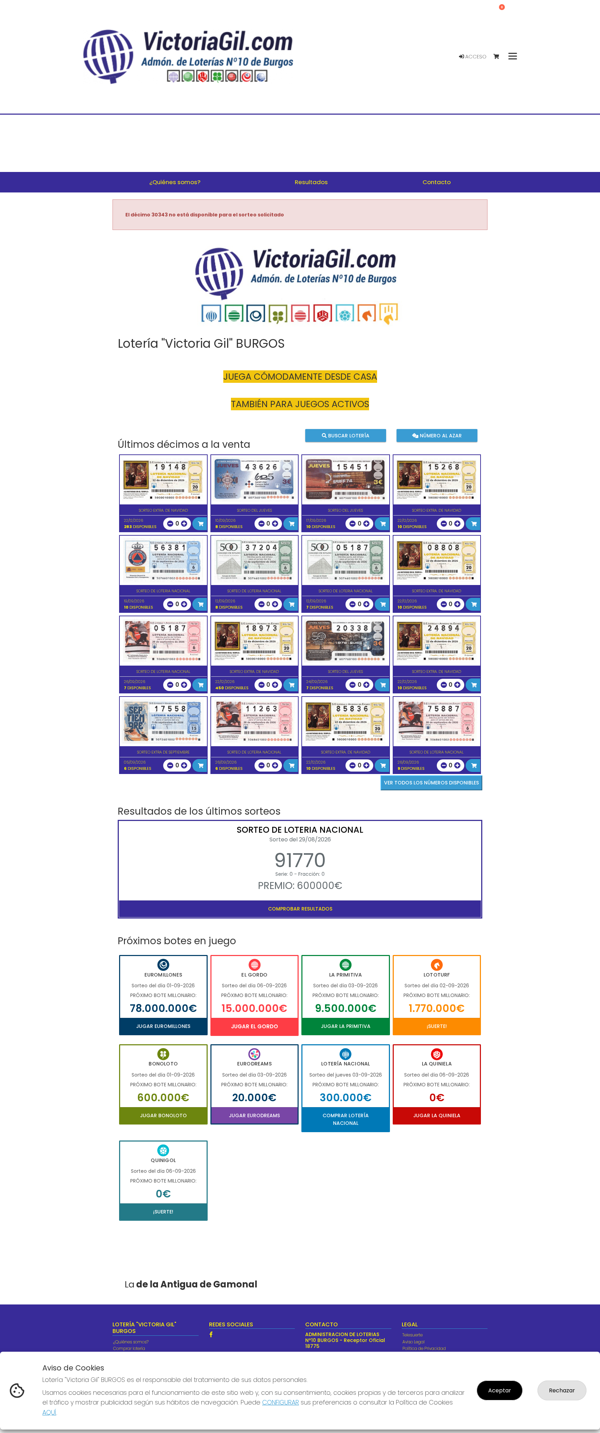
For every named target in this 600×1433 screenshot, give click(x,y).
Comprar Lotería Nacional (346, 1119)
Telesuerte (412, 1335)
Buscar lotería (348, 435)
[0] (499, 57)
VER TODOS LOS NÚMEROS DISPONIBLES (431, 782)
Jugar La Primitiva (345, 1026)
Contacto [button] (437, 182)
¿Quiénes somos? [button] (174, 182)
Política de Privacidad (424, 1348)
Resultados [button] (311, 182)
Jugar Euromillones (163, 1026)
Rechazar (562, 1390)
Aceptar (499, 1390)
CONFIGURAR (280, 1402)
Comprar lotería (129, 1348)
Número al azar (439, 435)
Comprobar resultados (300, 908)
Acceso (475, 56)
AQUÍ (49, 1412)
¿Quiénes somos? (131, 1342)
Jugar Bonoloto (163, 1115)
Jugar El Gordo (254, 1026)
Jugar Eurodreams (254, 1115)
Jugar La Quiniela (436, 1115)
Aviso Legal (413, 1342)
